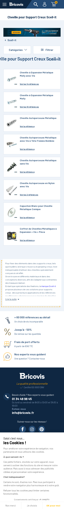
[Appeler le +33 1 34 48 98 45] (7, 396)
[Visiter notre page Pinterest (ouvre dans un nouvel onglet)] (41, 429)
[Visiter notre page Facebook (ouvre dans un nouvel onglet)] (22, 429)
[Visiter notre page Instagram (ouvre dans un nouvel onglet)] (32, 429)
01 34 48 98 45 (22, 399)
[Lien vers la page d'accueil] (16, 4)
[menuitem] (36, 4)
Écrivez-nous (19, 409)
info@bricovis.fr (23, 413)
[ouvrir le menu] (4, 4)
